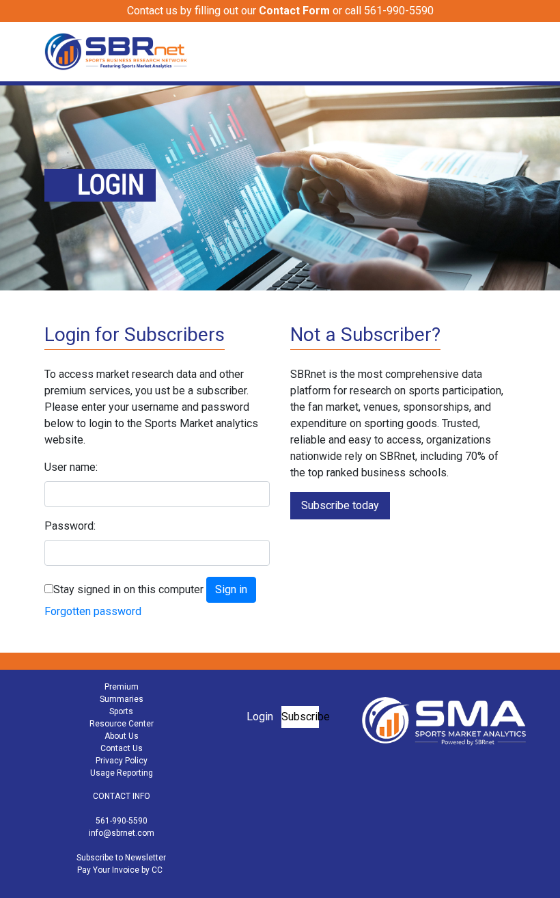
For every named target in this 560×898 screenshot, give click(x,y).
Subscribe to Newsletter (121, 857)
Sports (121, 711)
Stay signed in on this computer (128, 589)
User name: (71, 467)
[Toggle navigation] (507, 51)
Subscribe (300, 716)
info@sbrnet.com (121, 833)
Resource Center (121, 724)
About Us (121, 736)
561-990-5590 (122, 821)
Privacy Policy (122, 760)
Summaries (121, 699)
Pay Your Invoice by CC (120, 870)
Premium (121, 687)
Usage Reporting (121, 773)
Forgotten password (92, 611)
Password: (70, 525)
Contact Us (121, 748)
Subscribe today (340, 505)
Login (260, 716)
